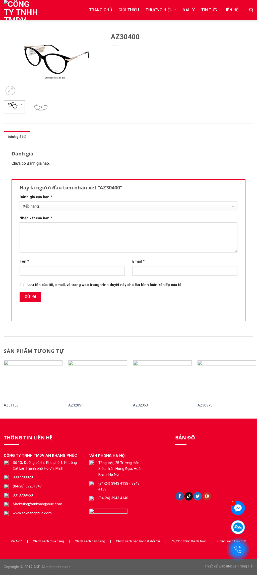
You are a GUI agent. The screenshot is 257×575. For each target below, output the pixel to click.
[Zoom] (10, 91)
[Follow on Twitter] (198, 496)
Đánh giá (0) (17, 137)
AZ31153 (11, 405)
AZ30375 (205, 405)
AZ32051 (75, 405)
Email (138, 261)
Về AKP (16, 541)
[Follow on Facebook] (179, 496)
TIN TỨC (209, 10)
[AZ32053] (162, 380)
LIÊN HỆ (231, 10)
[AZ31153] (33, 380)
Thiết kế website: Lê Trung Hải (229, 566)
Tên (24, 261)
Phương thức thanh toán (189, 541)
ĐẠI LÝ (188, 10)
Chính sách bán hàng (90, 541)
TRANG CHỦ (100, 10)
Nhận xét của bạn (36, 218)
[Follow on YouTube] (207, 496)
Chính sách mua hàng (48, 541)
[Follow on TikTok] (188, 496)
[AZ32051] (97, 380)
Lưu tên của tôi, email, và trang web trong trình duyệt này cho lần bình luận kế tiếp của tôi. (105, 285)
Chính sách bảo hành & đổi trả (138, 541)
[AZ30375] (227, 380)
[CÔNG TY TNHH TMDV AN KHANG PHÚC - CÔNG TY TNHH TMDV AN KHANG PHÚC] (29, 10)
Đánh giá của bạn (36, 197)
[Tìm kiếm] (251, 10)
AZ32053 (140, 405)
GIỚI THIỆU (128, 10)
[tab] (17, 136)
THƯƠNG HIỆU (159, 10)
